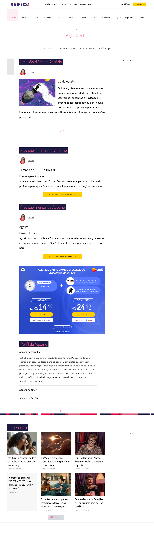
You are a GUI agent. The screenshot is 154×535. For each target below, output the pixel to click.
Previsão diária (48, 48)
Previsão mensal (87, 48)
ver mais (54, 517)
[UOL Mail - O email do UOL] (128, 4)
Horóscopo (77, 30)
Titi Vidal (31, 72)
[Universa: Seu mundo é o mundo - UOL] (20, 4)
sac (121, 4)
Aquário (77, 35)
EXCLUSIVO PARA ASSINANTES (62, 195)
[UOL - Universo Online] (31, 4)
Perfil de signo (105, 48)
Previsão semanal (67, 48)
